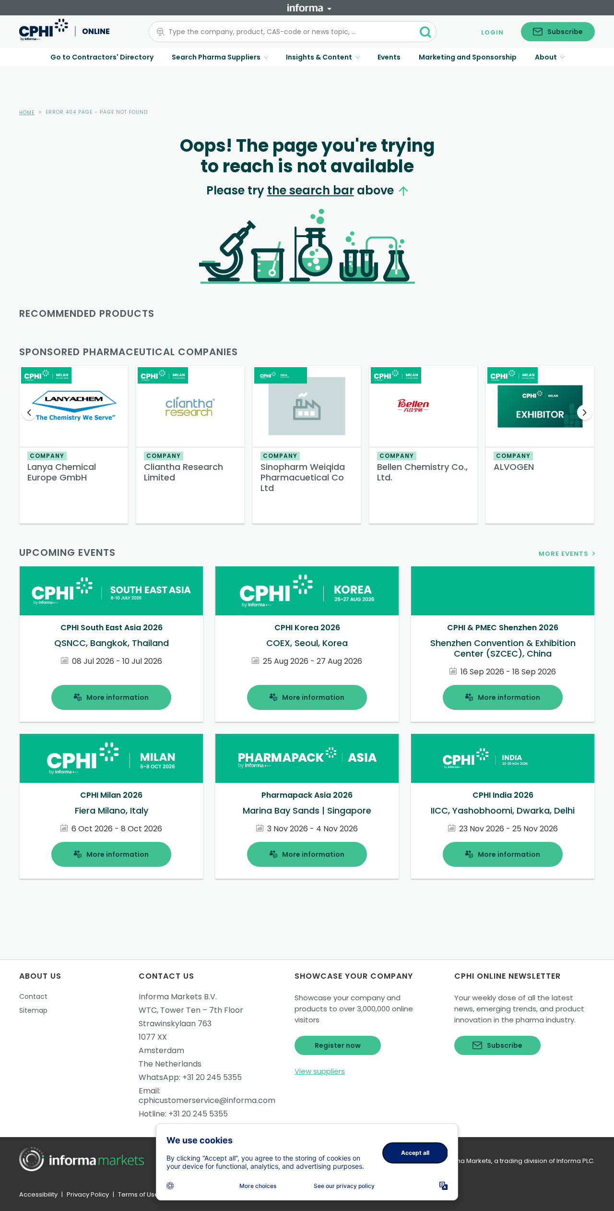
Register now (338, 1045)
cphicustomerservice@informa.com (207, 1100)
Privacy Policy (88, 1194)
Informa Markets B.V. (178, 996)
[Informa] (309, 8)
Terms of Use (138, 1194)
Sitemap (33, 1010)
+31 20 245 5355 (212, 1077)
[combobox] (286, 31)
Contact (33, 996)
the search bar (310, 190)
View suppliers (320, 1071)
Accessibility (38, 1194)
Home (27, 112)
